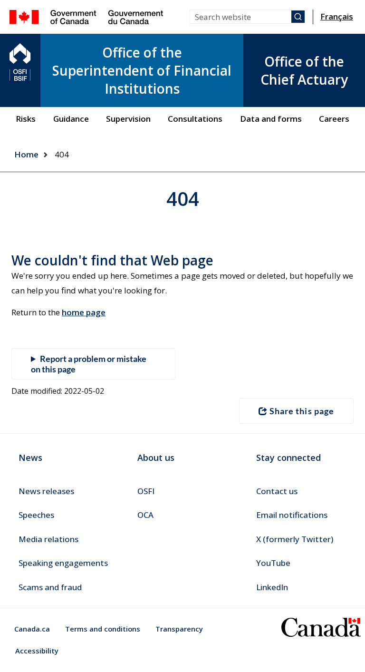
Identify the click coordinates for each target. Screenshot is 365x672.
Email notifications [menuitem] (291, 514)
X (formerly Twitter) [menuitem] (294, 539)
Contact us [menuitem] (277, 491)
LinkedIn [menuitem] (272, 587)
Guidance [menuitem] (71, 118)
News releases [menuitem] (46, 491)
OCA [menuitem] (145, 514)
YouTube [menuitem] (273, 562)
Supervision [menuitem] (128, 118)
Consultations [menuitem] (195, 118)
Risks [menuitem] (26, 118)
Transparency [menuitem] (179, 628)
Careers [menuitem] (334, 118)
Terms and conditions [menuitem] (102, 628)
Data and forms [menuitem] (271, 118)
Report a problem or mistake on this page (88, 363)
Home (26, 154)
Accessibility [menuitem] (36, 650)
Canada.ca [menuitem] (32, 628)
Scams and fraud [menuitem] (50, 587)
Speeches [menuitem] (36, 514)
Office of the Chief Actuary (304, 70)
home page (84, 312)
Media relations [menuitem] (48, 539)
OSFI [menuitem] (145, 491)
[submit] (298, 16)
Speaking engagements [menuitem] (63, 562)
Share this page (301, 411)
